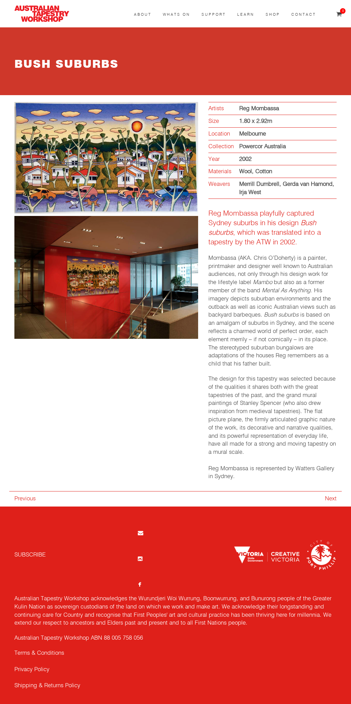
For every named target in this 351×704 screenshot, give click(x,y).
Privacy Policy (31, 670)
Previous (25, 499)
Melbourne (252, 134)
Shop (273, 14)
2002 (245, 159)
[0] (339, 14)
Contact (303, 14)
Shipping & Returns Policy (47, 686)
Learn (245, 14)
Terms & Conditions (39, 653)
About (143, 14)
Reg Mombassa (259, 109)
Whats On (176, 14)
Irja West (250, 192)
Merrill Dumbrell (259, 184)
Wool (245, 172)
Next (331, 499)
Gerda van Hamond (307, 184)
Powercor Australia (262, 147)
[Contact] (140, 533)
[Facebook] (140, 584)
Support (214, 14)
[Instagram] (140, 559)
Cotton (263, 172)
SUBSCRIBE (30, 555)
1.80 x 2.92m (255, 121)
